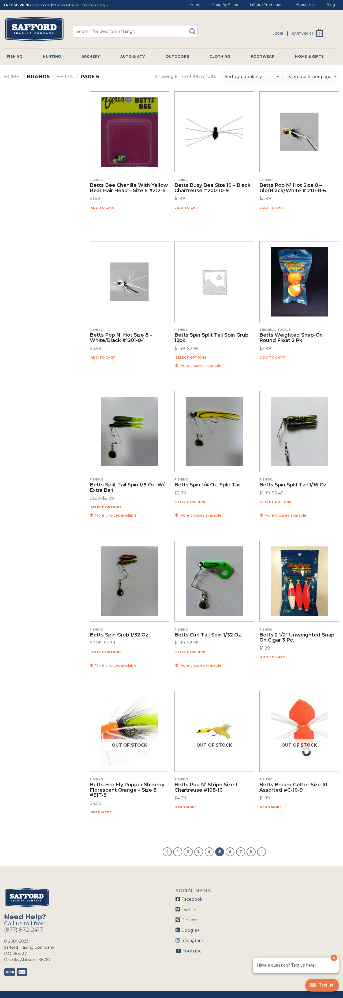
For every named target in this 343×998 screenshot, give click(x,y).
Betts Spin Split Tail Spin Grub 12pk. (211, 338)
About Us (303, 5)
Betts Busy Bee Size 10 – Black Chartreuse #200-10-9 (212, 188)
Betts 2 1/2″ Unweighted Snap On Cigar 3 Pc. (296, 637)
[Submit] (194, 28)
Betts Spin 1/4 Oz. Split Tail (207, 485)
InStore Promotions (267, 5)
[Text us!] (322, 986)
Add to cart (103, 208)
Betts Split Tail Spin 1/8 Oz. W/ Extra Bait (127, 487)
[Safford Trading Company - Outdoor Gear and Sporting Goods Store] (34, 29)
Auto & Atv (132, 56)
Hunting (52, 56)
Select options (190, 357)
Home (194, 5)
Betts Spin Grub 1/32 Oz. (120, 635)
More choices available (199, 365)
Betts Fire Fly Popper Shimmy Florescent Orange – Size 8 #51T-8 (127, 790)
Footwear (263, 56)
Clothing (220, 56)
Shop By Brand (225, 5)
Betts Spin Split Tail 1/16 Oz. (293, 485)
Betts (65, 76)
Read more (101, 812)
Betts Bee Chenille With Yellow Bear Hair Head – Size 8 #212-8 (129, 188)
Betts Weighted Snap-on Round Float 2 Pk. (291, 338)
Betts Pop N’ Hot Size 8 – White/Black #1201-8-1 (121, 338)
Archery (90, 56)
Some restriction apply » (89, 5)
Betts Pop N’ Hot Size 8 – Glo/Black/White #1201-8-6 (292, 188)
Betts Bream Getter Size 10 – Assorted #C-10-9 (295, 787)
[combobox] (135, 31)
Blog (331, 5)
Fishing (15, 56)
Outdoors (177, 56)
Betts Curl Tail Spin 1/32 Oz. (208, 635)
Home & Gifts (309, 56)
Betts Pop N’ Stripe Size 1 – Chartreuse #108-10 (207, 787)
